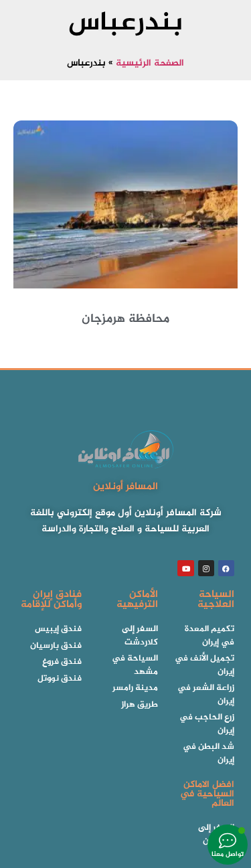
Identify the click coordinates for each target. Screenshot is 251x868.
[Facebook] (226, 568)
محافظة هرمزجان (125, 319)
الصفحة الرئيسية (150, 63)
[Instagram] (206, 568)
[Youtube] (185, 568)
